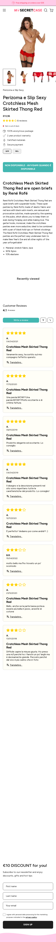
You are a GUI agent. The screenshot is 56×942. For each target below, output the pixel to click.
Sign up (28, 924)
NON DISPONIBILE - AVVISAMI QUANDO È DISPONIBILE (28, 167)
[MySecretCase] (28, 10)
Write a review (21, 320)
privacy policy (31, 917)
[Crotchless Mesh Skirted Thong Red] (9, 77)
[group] (28, 3)
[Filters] (43, 320)
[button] (45, 10)
